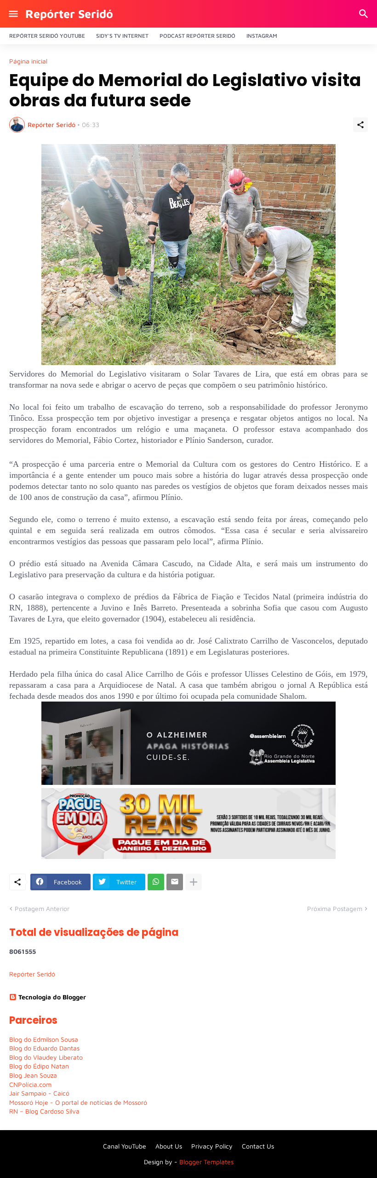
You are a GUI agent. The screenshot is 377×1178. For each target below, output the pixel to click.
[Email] (174, 882)
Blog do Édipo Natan (39, 1066)
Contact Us (258, 1146)
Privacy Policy (212, 1146)
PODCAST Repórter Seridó (197, 35)
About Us (168, 1146)
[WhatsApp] (156, 882)
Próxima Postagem (334, 908)
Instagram (261, 35)
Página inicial (28, 61)
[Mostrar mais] (193, 882)
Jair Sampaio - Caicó (39, 1093)
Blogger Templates (206, 1162)
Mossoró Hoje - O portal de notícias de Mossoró (78, 1102)
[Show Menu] (12, 14)
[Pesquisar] (365, 14)
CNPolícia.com (30, 1084)
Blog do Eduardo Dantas (44, 1048)
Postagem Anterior (42, 908)
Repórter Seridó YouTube (47, 35)
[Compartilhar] (360, 124)
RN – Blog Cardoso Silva (44, 1111)
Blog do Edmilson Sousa (43, 1039)
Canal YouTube (124, 1146)
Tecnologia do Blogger (52, 997)
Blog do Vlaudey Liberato (46, 1057)
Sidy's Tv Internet (122, 35)
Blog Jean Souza (33, 1075)
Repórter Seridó (69, 13)
